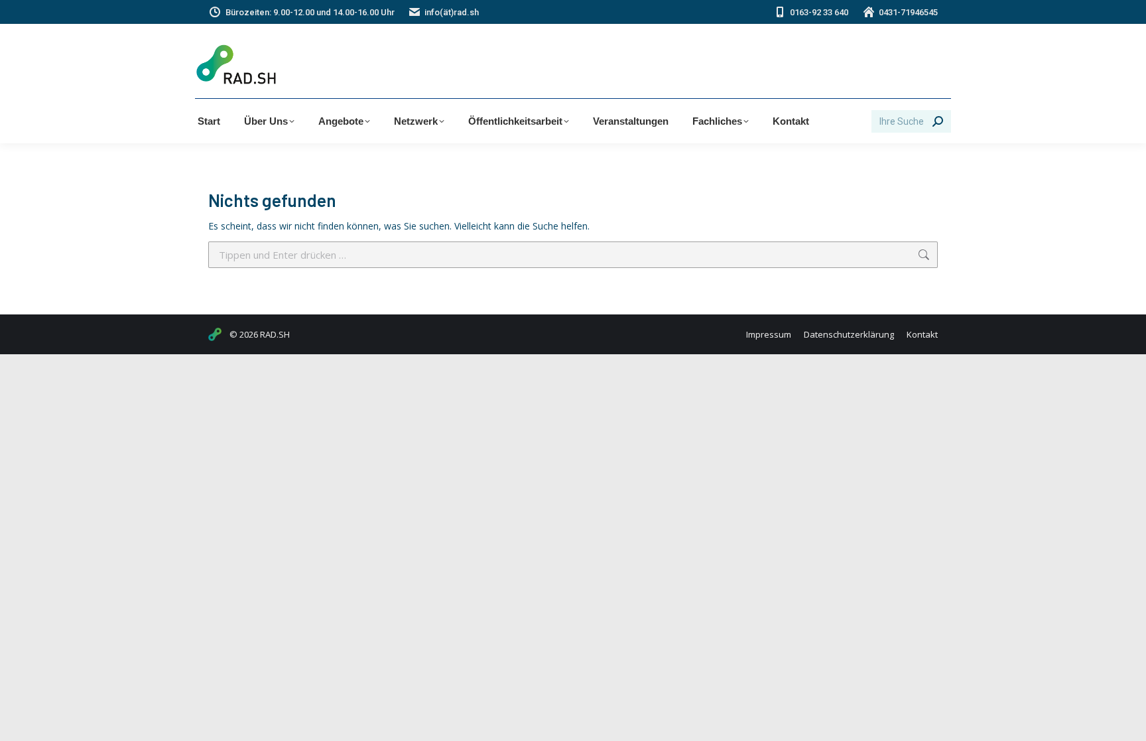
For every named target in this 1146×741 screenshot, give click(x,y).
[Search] (937, 121)
